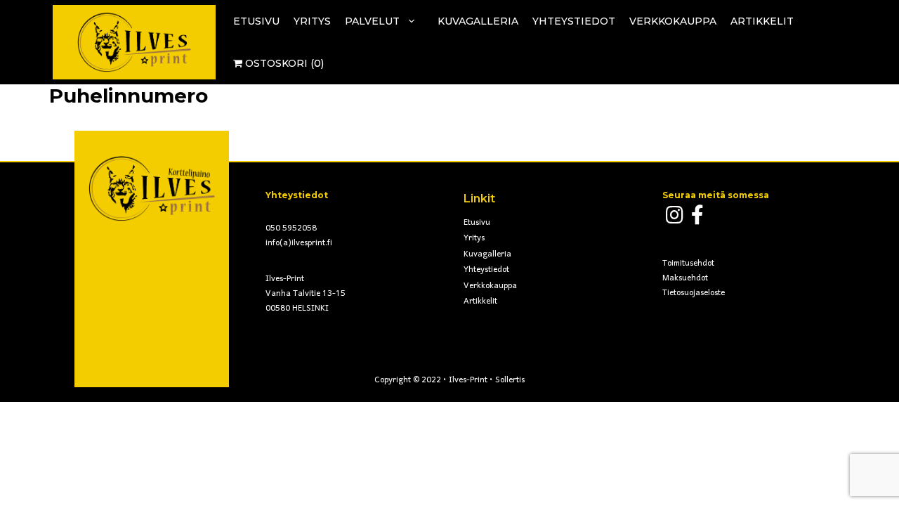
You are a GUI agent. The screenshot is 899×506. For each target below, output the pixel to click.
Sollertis (510, 380)
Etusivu (477, 223)
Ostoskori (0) (283, 63)
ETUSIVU (256, 21)
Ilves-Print (468, 380)
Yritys (474, 238)
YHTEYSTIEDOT (573, 21)
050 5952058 (291, 228)
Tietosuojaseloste (693, 293)
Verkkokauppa (490, 286)
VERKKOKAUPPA (672, 21)
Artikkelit (762, 21)
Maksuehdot (685, 278)
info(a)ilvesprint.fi (298, 243)
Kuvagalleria (487, 254)
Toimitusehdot (688, 263)
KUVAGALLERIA (478, 21)
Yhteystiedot (486, 270)
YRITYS (312, 21)
